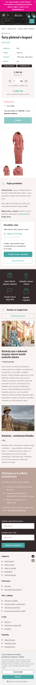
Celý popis (6, 42)
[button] (18, 681)
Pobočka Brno (9, 647)
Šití (4, 440)
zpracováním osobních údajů (17, 510)
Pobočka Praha (10, 643)
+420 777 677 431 (14, 234)
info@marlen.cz (18, 9)
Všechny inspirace (18, 316)
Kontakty (7, 629)
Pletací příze (11, 28)
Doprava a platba (11, 601)
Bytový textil (9, 561)
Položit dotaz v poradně (18, 254)
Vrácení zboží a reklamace (14, 604)
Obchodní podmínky (12, 608)
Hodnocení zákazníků (12, 625)
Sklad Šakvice (9, 640)
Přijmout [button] (18, 677)
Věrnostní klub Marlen (13, 590)
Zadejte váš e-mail (9, 533)
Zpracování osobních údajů (14, 611)
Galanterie (8, 572)
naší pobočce (24, 214)
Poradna (7, 586)
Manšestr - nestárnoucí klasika (18, 435)
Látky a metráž (10, 568)
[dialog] (18, 668)
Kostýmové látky (8, 361)
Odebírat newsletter (13, 545)
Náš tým (7, 622)
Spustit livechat (18, 261)
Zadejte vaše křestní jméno (12, 521)
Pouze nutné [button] (18, 672)
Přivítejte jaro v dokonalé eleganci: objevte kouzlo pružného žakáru (14, 354)
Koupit (18, 120)
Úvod (3, 28)
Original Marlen (10, 575)
